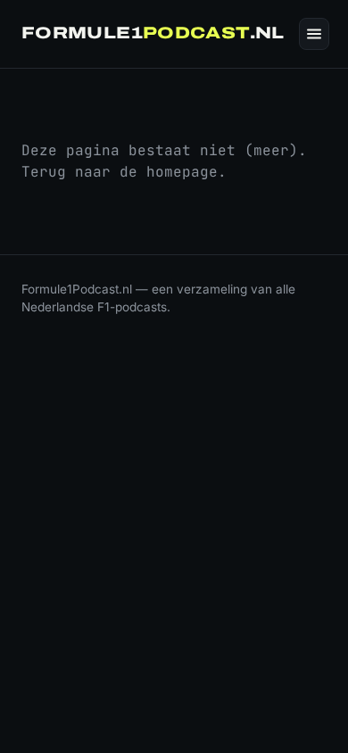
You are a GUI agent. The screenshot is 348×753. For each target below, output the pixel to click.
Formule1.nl (153, 33)
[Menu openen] (314, 34)
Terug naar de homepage (119, 171)
